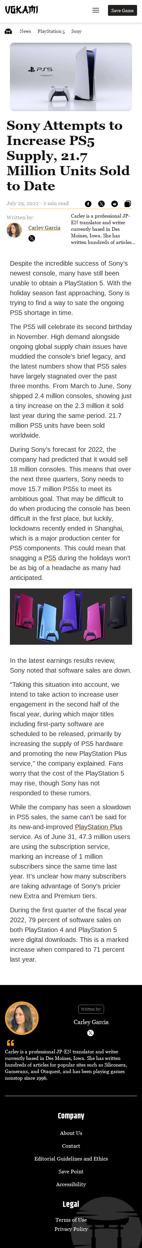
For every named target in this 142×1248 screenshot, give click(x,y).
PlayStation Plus (99, 826)
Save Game (122, 10)
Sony (76, 31)
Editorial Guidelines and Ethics (71, 1159)
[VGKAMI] (21, 9)
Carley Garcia (44, 227)
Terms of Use (71, 1220)
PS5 (50, 558)
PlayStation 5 (51, 31)
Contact (71, 1146)
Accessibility (71, 1184)
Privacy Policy (71, 1229)
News (25, 31)
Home (8, 31)
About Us (71, 1133)
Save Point (71, 1171)
